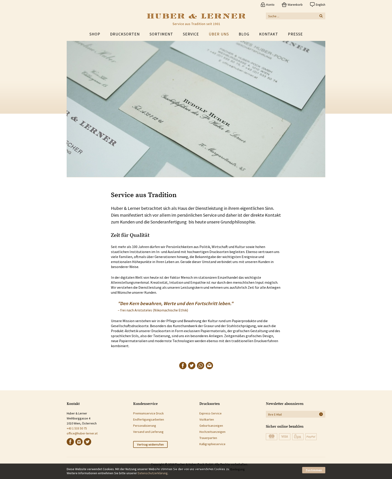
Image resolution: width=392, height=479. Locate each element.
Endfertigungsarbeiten (148, 419)
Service (191, 34)
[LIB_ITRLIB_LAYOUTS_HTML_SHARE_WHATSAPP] (200, 365)
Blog (244, 34)
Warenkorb (295, 5)
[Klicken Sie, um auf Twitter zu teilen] (191, 365)
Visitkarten (206, 419)
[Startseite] (196, 19)
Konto (270, 5)
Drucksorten (125, 34)
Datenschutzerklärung (153, 473)
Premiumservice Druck (148, 413)
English (320, 5)
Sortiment (161, 34)
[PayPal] (311, 436)
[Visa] (284, 436)
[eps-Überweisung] (298, 436)
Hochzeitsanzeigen (212, 432)
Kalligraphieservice (212, 444)
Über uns (219, 34)
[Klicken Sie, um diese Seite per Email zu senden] (209, 365)
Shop (94, 34)
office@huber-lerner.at (82, 433)
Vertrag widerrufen (150, 444)
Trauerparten (208, 438)
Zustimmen (314, 470)
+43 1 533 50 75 (77, 428)
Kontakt (268, 34)
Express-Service (210, 413)
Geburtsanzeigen (211, 426)
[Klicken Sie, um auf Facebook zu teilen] (182, 365)
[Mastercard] (271, 436)
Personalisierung (144, 426)
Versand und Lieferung (148, 432)
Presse (295, 34)
